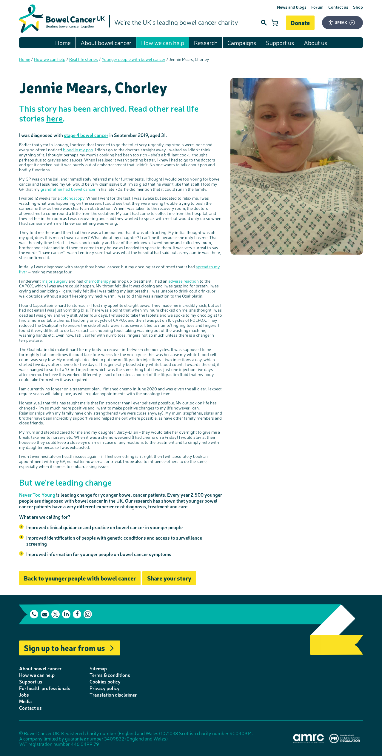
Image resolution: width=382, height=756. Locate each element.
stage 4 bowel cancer (86, 135)
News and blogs (291, 7)
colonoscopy (72, 198)
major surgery (55, 281)
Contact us (338, 7)
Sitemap (98, 668)
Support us (280, 43)
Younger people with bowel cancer (133, 59)
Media (25, 701)
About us (315, 43)
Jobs (24, 694)
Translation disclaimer (113, 694)
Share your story (169, 578)
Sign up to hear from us (64, 647)
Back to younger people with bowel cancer (80, 578)
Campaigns (241, 43)
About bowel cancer (106, 43)
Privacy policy (105, 688)
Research (206, 43)
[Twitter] (55, 614)
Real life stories (83, 59)
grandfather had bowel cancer (68, 189)
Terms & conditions (110, 675)
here (54, 118)
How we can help (162, 43)
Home (63, 43)
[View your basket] (274, 22)
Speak (341, 22)
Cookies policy (105, 681)
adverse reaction (183, 281)
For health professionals (44, 688)
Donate (300, 23)
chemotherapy (97, 281)
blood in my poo (78, 149)
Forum (317, 7)
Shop (358, 7)
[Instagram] (88, 614)
